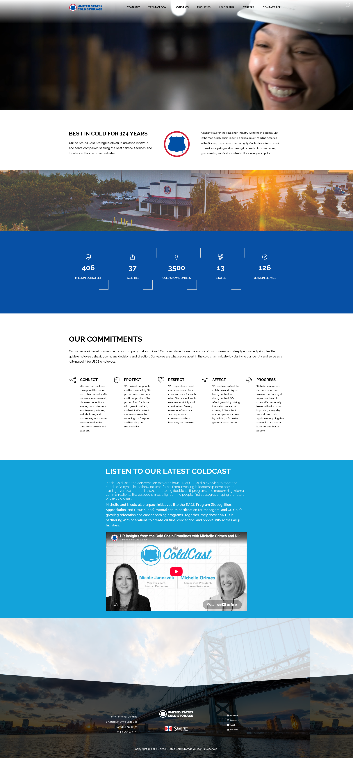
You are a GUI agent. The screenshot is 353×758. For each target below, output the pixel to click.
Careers (248, 7)
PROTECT (132, 380)
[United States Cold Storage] (86, 7)
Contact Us (271, 7)
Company (133, 7)
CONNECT (89, 380)
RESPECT (176, 380)
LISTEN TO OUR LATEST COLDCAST (168, 471)
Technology (157, 7)
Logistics (182, 7)
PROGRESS (266, 380)
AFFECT (219, 380)
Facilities (204, 7)
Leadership (226, 7)
